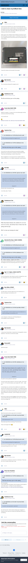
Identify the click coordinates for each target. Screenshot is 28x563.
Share (7, 539)
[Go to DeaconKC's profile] (2, 344)
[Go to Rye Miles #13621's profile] (2, 288)
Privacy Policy (11, 553)
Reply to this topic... (8, 532)
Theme (4, 553)
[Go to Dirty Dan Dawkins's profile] (2, 471)
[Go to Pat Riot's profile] (2, 168)
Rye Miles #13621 (20, 307)
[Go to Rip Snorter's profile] (2, 81)
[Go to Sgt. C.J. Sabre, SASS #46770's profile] (2, 273)
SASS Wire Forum (7, 2)
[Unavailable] (14, 54)
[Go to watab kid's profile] (2, 435)
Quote (5, 74)
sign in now (3, 525)
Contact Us (18, 553)
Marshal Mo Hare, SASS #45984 (13, 240)
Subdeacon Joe (20, 142)
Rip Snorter (19, 135)
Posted (9, 23)
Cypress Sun (19, 172)
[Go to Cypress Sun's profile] (2, 131)
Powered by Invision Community (14, 555)
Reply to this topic (14, 17)
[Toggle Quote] (3, 135)
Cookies (23, 553)
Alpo (3, 12)
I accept (24, 560)
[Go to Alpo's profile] (2, 23)
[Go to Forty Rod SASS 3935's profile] (2, 109)
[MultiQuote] (2, 75)
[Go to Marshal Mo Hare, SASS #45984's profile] (2, 241)
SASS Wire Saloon (13, 13)
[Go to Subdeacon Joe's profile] (2, 94)
